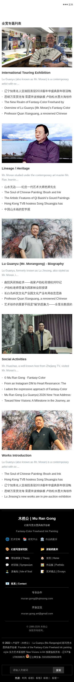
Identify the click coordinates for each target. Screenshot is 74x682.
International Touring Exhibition (26, 72)
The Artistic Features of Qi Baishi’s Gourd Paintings (37, 198)
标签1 (31, 678)
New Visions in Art (19, 4)
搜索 (58, 670)
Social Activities (14, 359)
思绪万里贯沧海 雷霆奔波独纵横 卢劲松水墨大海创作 (38, 96)
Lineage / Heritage (16, 168)
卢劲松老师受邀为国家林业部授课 (25, 287)
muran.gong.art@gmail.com (37, 613)
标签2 (39, 678)
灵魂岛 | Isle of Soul (18, 571)
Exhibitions (9, 16)
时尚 (24, 678)
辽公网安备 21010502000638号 (45, 657)
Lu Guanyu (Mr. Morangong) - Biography (33, 264)
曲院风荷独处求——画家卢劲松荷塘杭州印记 (33, 282)
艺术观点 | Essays (53, 571)
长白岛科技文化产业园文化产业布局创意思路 (33, 293)
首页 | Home (50, 558)
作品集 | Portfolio (52, 564)
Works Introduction (16, 455)
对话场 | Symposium (19, 564)
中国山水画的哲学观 (17, 209)
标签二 (46, 678)
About (61, 12)
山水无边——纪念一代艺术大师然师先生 (30, 186)
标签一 (55, 678)
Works (24, 12)
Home (6, 12)
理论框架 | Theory (17, 558)
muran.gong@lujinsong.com (37, 598)
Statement (45, 12)
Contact (25, 16)
